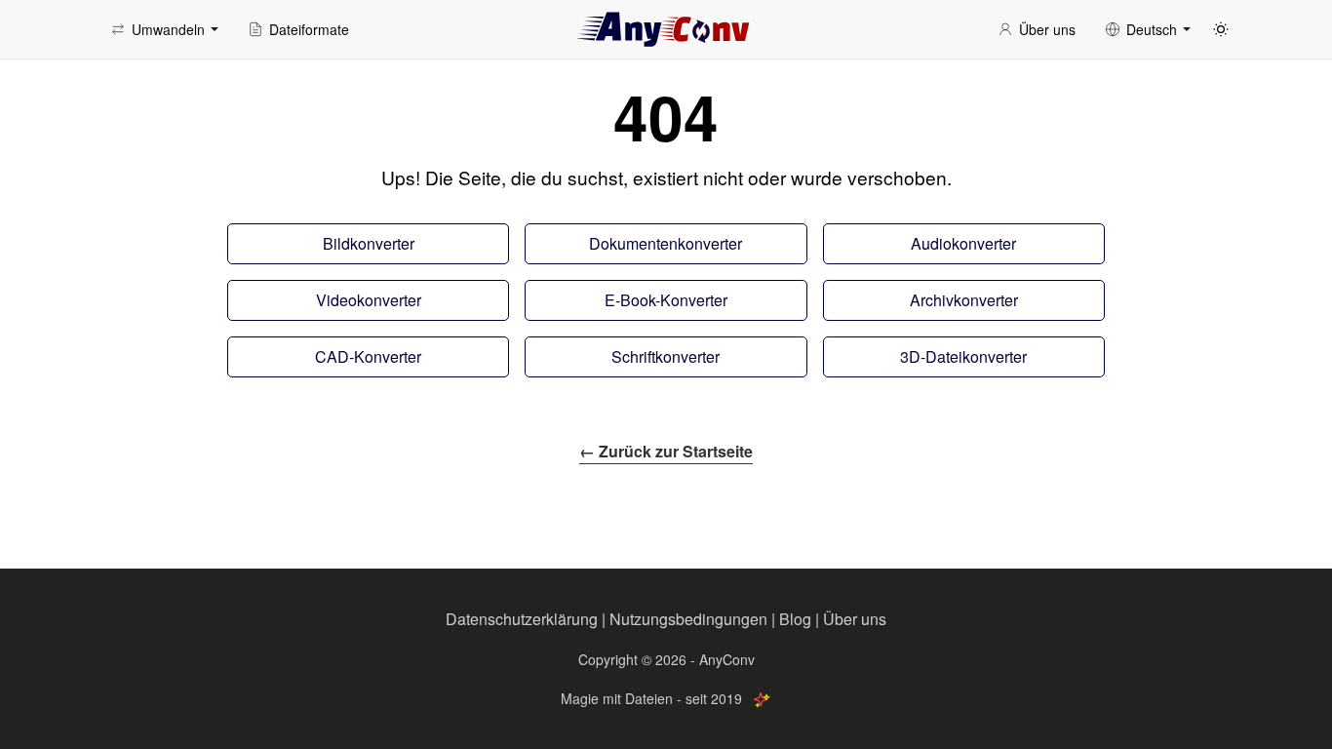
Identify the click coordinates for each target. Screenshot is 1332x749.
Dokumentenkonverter (665, 243)
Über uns (854, 619)
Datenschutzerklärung (522, 619)
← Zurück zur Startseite (666, 451)
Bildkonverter (368, 243)
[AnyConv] (666, 29)
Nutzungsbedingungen (688, 619)
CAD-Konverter (368, 356)
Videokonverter (368, 300)
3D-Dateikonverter (963, 356)
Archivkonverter (964, 300)
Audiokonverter (963, 243)
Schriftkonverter (665, 356)
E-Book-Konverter (666, 300)
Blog (795, 619)
